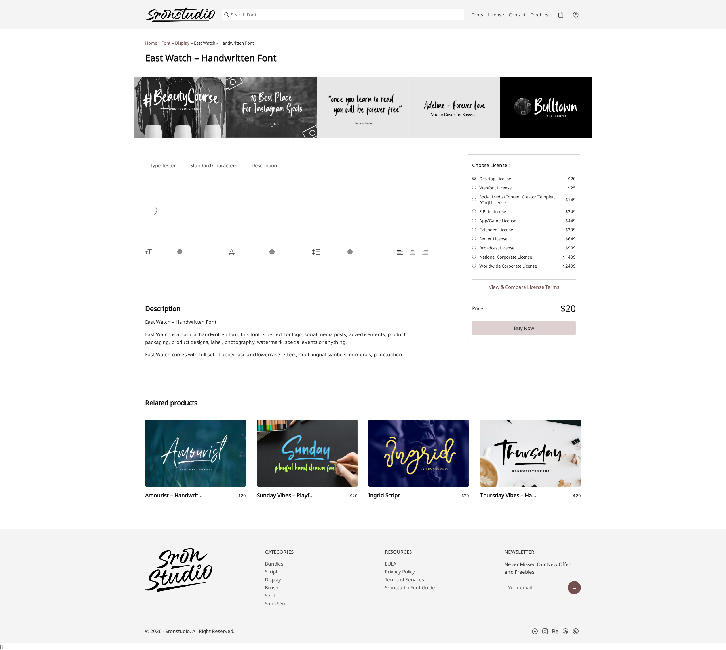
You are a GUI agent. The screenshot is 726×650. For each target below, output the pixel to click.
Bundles (274, 563)
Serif (270, 595)
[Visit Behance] (555, 631)
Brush (271, 587)
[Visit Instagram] (545, 631)
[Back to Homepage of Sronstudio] (180, 14)
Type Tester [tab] (163, 165)
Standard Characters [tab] (213, 165)
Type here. (211, 211)
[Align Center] (413, 252)
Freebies (539, 15)
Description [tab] (264, 165)
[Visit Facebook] (535, 631)
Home (151, 43)
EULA (390, 563)
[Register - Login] (576, 15)
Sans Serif (276, 603)
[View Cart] (561, 15)
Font (166, 43)
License (496, 15)
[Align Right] (426, 252)
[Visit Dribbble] (565, 631)
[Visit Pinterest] (576, 631)
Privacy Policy (400, 571)
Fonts (477, 15)
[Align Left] (401, 252)
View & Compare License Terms (524, 287)
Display (182, 43)
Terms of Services (404, 579)
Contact (517, 15)
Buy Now (524, 328)
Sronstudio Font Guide (410, 587)
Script (271, 571)
